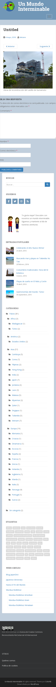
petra (40, 551)
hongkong (38, 539)
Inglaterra (16, 474)
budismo (10, 532)
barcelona (31, 528)
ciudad (39, 532)
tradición (39, 554)
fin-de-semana (38, 535)
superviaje (11, 554)
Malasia (15, 395)
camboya (19, 532)
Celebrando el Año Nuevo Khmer (30, 248)
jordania (33, 543)
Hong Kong (16, 369)
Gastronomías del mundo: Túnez (30, 292)
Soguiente (44, 46)
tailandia (20, 554)
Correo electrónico (8, 150)
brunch (39, 528)
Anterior (11, 46)
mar (24, 547)
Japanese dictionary (14, 579)
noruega (20, 551)
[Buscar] (47, 184)
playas (46, 551)
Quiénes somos (8, 660)
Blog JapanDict (12, 574)
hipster (21, 539)
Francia (15, 459)
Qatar (14, 405)
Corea (14, 359)
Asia (12, 349)
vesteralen (11, 558)
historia (29, 539)
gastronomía (11, 539)
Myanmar (16, 400)
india (46, 539)
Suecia (14, 500)
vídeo (27, 558)
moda (30, 547)
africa (9, 528)
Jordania (15, 385)
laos (40, 543)
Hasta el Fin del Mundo (15, 585)
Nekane (23, 37)
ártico (34, 558)
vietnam (20, 558)
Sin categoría (14, 510)
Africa (13, 318)
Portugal (15, 494)
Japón (14, 380)
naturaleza (11, 551)
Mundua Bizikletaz (13, 590)
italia (19, 543)
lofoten (9, 547)
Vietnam (15, 420)
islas (13, 543)
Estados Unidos (18, 341)
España (15, 454)
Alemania (16, 433)
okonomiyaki (30, 551)
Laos (14, 390)
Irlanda (15, 479)
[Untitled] (28, 70)
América (14, 336)
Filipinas (15, 364)
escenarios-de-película (22, 535)
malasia (17, 547)
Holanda (15, 469)
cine (32, 532)
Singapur (15, 410)
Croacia (15, 438)
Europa (14, 428)
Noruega (15, 489)
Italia (14, 484)
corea (46, 532)
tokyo (31, 554)
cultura (9, 535)
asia (23, 528)
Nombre (4, 141)
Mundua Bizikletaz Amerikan (21, 595)
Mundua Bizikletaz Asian (19, 600)
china (27, 532)
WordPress (35, 684)
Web (2, 160)
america (16, 528)
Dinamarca (16, 443)
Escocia (15, 449)
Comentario (6, 110)
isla (8, 543)
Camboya (16, 354)
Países (12, 313)
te (26, 554)
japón (25, 543)
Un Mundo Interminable (13, 681)
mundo (37, 547)
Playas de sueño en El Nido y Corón (31, 281)
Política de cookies (10, 665)
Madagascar (17, 323)
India (14, 375)
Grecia (14, 464)
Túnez (14, 328)
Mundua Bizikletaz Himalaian (21, 605)
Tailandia (16, 415)
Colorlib (48, 681)
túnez (47, 554)
